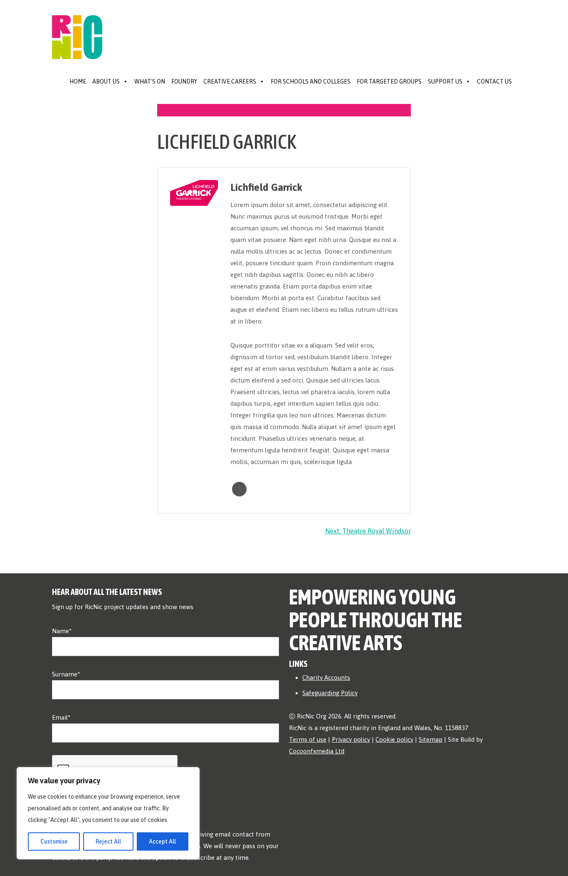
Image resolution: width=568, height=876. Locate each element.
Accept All (162, 841)
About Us (106, 81)
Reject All (108, 841)
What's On (149, 81)
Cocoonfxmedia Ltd (316, 751)
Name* (62, 630)
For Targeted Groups (389, 81)
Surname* (66, 674)
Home (77, 81)
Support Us (445, 81)
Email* (61, 717)
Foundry (184, 81)
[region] (108, 813)
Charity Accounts (326, 677)
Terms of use (307, 739)
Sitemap (430, 739)
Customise (54, 841)
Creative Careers (229, 81)
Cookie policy (394, 739)
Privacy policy (351, 739)
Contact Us (494, 81)
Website (239, 489)
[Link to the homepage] (77, 28)
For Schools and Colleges (311, 81)
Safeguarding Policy (330, 692)
